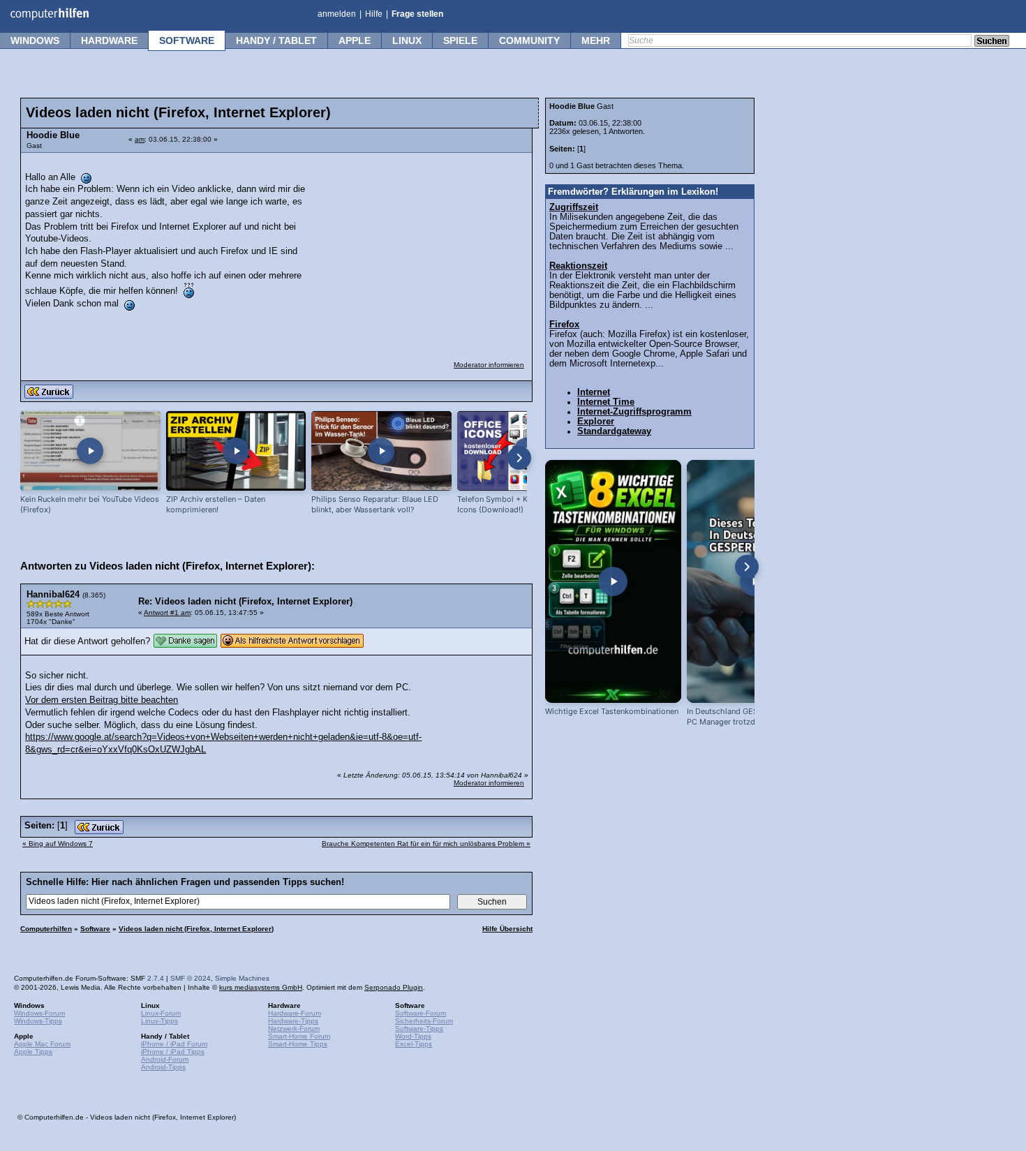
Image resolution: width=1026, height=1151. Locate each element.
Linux (407, 40)
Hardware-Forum (294, 1013)
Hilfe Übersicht (507, 929)
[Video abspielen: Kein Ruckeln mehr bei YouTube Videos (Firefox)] (90, 451)
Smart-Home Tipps (297, 1044)
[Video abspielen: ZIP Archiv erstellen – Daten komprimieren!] (236, 451)
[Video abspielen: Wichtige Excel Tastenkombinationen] (613, 581)
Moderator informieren (489, 365)
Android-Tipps (163, 1067)
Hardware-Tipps (293, 1021)
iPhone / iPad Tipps (173, 1051)
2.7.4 (155, 978)
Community (529, 40)
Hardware (109, 40)
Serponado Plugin (393, 987)
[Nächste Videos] (519, 458)
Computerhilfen (46, 929)
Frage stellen (417, 14)
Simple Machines (242, 978)
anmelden (337, 14)
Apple (355, 40)
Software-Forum (420, 1013)
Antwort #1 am (167, 612)
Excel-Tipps (413, 1044)
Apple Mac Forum (42, 1044)
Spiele (460, 40)
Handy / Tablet (276, 40)
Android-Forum (164, 1059)
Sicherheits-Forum (424, 1021)
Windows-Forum (39, 1013)
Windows (34, 40)
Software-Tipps (419, 1028)
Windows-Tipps (38, 1021)
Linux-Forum (161, 1013)
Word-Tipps (413, 1036)
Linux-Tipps (159, 1021)
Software (186, 40)
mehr (595, 40)
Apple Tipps (33, 1051)
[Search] (991, 42)
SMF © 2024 (190, 978)
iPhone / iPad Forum (174, 1044)
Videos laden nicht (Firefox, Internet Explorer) (196, 929)
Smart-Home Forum (299, 1036)
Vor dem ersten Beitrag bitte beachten (101, 700)
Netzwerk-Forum (294, 1028)
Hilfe (373, 14)
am (139, 139)
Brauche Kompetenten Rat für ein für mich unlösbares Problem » (426, 843)
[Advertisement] (420, 248)
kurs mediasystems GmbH (260, 987)
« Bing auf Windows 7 (57, 843)
